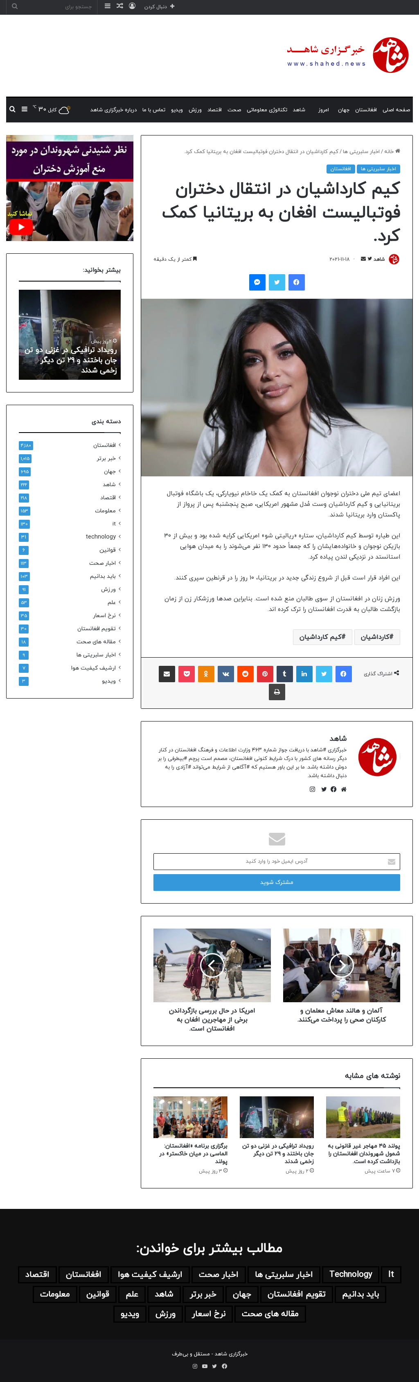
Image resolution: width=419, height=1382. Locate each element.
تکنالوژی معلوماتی (267, 110)
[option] (69, 335)
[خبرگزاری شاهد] (346, 55)
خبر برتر (106, 458)
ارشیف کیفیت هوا (93, 668)
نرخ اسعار (104, 616)
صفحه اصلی (396, 110)
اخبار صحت (102, 563)
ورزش (195, 110)
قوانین (107, 550)
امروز (323, 110)
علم (112, 602)
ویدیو (177, 110)
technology (101, 537)
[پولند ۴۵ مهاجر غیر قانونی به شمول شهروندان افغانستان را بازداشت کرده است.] (363, 1117)
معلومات (105, 511)
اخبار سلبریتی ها (361, 152)
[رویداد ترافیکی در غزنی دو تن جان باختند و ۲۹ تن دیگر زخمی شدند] (277, 1117)
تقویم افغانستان (96, 629)
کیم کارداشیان (320, 637)
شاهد (299, 110)
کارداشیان (375, 637)
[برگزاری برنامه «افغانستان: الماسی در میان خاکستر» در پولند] (190, 1117)
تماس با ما (153, 110)
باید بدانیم (103, 576)
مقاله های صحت (96, 642)
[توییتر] (322, 789)
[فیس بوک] (332, 789)
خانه (389, 152)
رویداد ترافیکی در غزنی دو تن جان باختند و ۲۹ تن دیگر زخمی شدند (278, 1154)
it (114, 524)
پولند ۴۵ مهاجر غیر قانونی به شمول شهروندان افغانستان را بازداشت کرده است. (364, 1154)
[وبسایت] (342, 789)
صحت (234, 110)
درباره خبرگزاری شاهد (113, 110)
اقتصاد (214, 110)
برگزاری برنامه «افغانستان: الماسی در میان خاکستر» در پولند (193, 1154)
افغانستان (366, 110)
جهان (343, 110)
